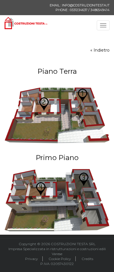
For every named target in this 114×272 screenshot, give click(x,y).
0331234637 (78, 10)
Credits (87, 259)
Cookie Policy (60, 259)
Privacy (31, 259)
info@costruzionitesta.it (86, 5)
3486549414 (100, 10)
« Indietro (100, 50)
